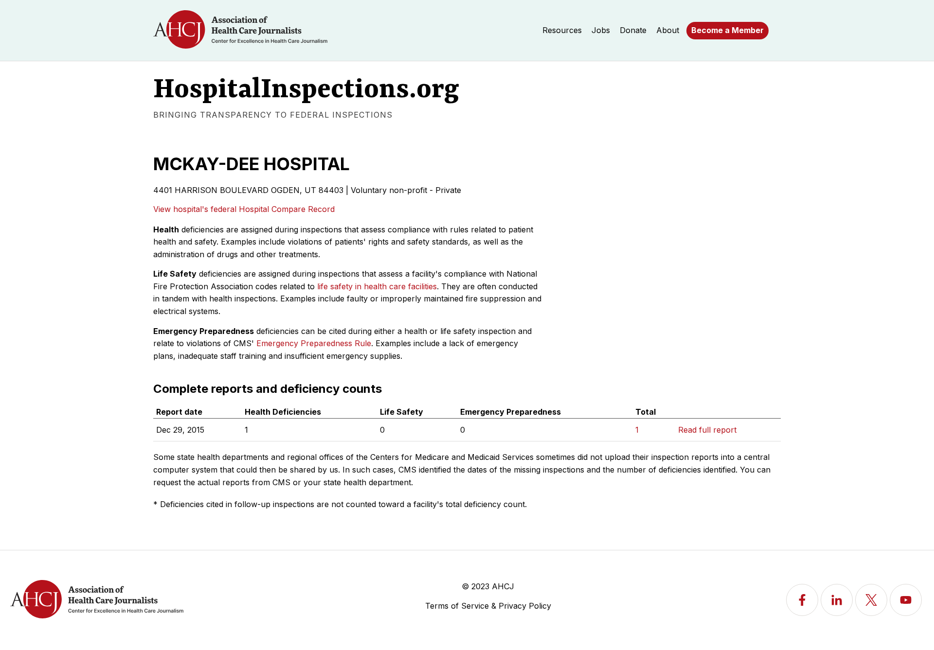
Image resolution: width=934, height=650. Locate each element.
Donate (633, 30)
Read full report (707, 430)
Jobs (601, 30)
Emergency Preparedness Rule (313, 343)
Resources (562, 30)
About (667, 30)
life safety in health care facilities (377, 286)
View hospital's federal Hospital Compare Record (244, 209)
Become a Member (727, 30)
